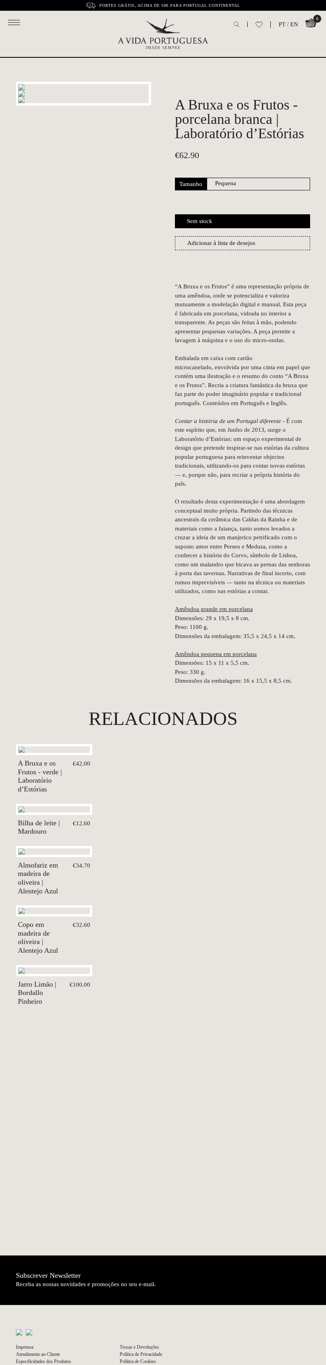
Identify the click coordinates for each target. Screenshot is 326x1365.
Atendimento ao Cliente (38, 1354)
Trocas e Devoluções (139, 1347)
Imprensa (24, 1347)
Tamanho (190, 184)
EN (294, 24)
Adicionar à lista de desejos (221, 243)
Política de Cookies (138, 1361)
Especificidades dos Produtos (43, 1361)
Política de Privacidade (141, 1354)
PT (282, 24)
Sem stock (199, 221)
